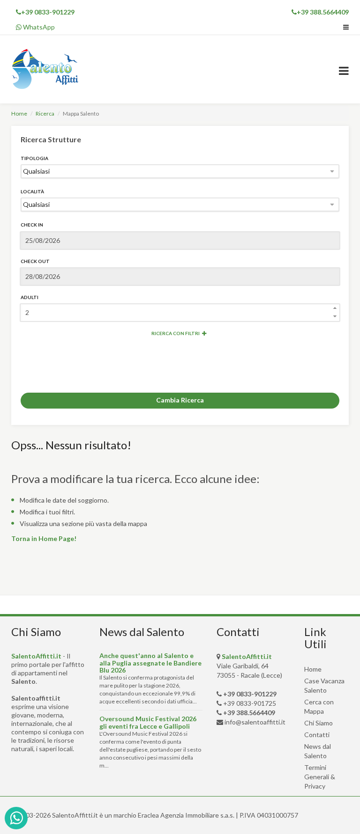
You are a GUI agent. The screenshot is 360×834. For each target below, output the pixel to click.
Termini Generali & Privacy (319, 776)
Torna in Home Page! (43, 538)
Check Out (35, 261)
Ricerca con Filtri (175, 333)
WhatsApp (38, 27)
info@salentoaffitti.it (255, 722)
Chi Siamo (318, 723)
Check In (32, 224)
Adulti (29, 297)
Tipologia (34, 158)
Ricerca (45, 113)
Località (32, 191)
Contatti (317, 735)
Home (19, 113)
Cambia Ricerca (180, 400)
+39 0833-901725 (249, 703)
